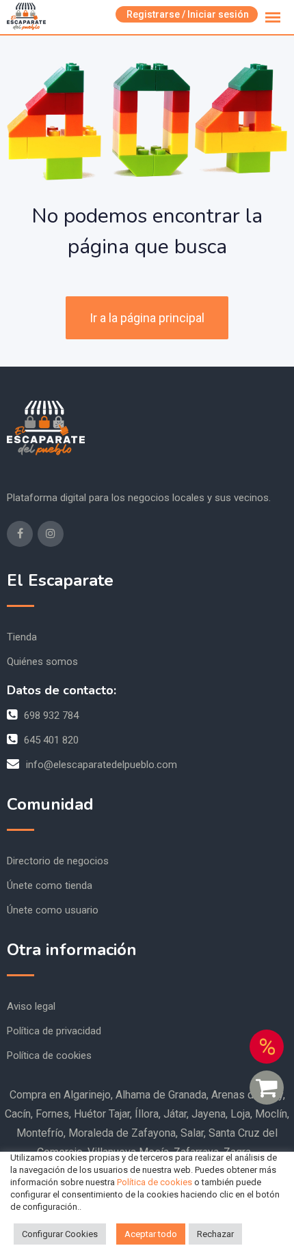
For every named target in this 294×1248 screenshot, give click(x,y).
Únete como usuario (52, 910)
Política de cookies (49, 1055)
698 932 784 (51, 715)
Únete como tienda (49, 885)
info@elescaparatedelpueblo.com (101, 764)
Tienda (22, 637)
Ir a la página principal (147, 318)
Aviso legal (31, 1006)
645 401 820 (51, 740)
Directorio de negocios (58, 861)
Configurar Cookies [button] (60, 1234)
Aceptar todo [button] (150, 1234)
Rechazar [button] (215, 1234)
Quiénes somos (42, 661)
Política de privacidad (54, 1031)
